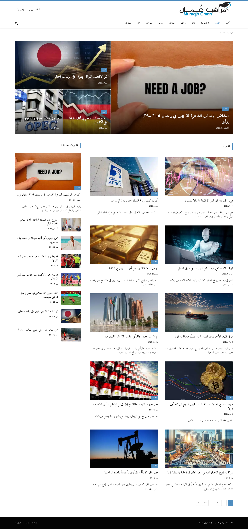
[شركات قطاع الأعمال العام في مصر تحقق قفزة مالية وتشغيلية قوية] (199, 449)
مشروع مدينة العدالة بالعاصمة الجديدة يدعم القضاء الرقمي (39, 222)
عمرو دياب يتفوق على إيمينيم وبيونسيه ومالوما (38, 330)
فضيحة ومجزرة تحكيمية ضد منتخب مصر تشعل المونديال (37, 259)
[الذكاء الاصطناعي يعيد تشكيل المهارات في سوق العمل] (199, 244)
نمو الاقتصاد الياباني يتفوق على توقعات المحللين (80, 77)
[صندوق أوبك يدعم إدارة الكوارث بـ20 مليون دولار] (39, 111)
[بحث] (17, 23)
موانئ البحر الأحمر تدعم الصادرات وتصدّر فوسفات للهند (204, 337)
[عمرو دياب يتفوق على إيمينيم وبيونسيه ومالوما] (71, 334)
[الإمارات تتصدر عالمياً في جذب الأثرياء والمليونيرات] (124, 312)
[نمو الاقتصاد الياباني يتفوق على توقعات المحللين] (63, 65)
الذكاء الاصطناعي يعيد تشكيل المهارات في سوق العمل (205, 269)
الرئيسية (230, 33)
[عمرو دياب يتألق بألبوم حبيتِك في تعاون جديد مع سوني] (71, 243)
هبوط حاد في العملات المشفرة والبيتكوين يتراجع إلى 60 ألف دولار (201, 407)
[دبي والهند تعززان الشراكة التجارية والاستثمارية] (199, 176)
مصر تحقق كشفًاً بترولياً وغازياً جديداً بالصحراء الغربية (131, 473)
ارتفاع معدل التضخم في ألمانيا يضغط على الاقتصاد (87, 120)
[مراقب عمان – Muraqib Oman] (206, 9)
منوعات (128, 23)
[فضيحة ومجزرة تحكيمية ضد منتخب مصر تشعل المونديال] (71, 261)
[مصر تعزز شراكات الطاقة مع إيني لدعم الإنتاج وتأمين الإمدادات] (124, 380)
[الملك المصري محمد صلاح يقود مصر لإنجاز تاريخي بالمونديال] (71, 298)
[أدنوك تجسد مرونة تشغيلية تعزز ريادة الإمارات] (124, 176)
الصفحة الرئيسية (34, 9)
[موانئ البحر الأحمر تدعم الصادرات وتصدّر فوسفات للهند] (199, 312)
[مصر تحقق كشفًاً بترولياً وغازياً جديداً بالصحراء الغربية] (124, 449)
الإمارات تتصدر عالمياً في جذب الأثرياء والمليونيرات (131, 337)
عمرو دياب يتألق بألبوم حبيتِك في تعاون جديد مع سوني (37, 240)
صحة (138, 23)
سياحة (160, 23)
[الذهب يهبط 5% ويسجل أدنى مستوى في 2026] (124, 244)
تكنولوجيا (205, 23)
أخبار (228, 23)
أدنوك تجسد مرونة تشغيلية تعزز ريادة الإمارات (134, 201)
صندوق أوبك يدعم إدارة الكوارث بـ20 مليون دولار (40, 120)
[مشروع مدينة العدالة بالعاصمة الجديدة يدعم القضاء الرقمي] (71, 224)
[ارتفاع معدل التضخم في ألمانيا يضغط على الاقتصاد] (87, 111)
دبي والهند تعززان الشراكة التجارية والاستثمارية (208, 201)
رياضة (183, 23)
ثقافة (193, 23)
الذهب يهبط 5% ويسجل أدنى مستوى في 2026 (133, 269)
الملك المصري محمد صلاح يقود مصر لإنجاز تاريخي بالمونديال (39, 295)
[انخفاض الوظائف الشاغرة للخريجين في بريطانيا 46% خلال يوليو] (172, 87)
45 (205, 503)
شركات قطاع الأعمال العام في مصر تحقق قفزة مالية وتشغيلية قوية (200, 473)
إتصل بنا (20, 9)
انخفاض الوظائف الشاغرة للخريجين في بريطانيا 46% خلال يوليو (185, 118)
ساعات (172, 23)
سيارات (149, 23)
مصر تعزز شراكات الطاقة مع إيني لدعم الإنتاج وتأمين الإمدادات (124, 405)
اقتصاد (217, 23)
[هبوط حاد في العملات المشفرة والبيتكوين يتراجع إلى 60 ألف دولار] (199, 380)
